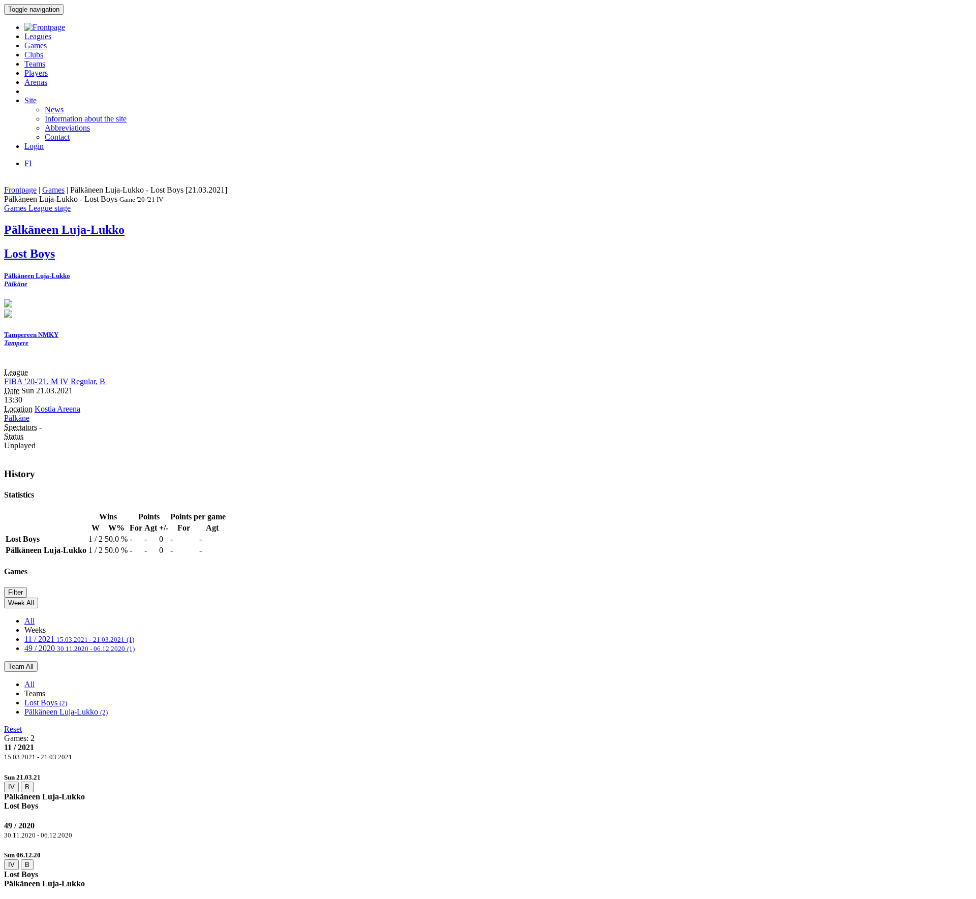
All (29, 620)
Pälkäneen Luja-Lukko (66, 711)
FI (28, 163)
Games (35, 45)
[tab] (488, 791)
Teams (34, 63)
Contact (57, 137)
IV (11, 787)
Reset (13, 729)
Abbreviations (67, 127)
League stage (49, 208)
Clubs (33, 54)
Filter (15, 592)
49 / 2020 (79, 648)
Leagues (37, 36)
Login (34, 146)
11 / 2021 (79, 639)
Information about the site (86, 118)
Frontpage (20, 189)
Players (36, 73)
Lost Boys (45, 702)
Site (30, 100)
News (54, 109)
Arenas (35, 82)
